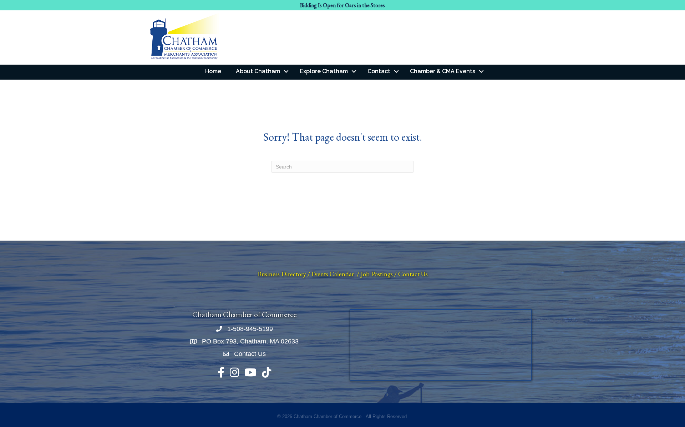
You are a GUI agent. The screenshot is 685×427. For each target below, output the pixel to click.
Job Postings (377, 274)
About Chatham (258, 71)
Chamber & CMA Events (442, 71)
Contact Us (413, 274)
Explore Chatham (324, 71)
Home (213, 71)
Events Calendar (332, 274)
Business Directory (282, 274)
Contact (378, 71)
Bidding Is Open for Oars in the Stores (342, 5)
